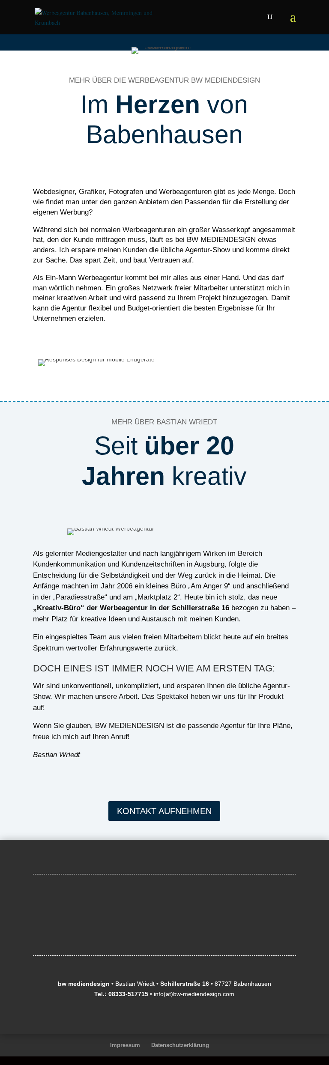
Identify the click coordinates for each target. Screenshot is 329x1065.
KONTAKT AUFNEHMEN (164, 811)
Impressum (125, 1045)
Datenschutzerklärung (180, 1045)
